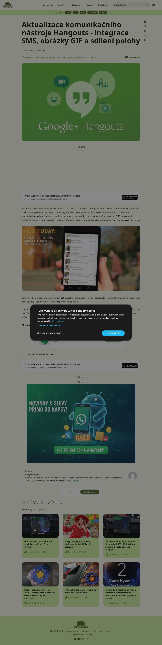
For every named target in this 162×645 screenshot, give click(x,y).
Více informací (58, 321)
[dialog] (81, 322)
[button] (81, 325)
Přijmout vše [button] (113, 333)
